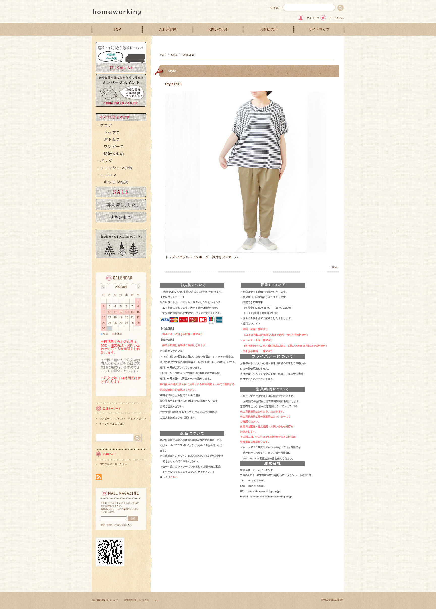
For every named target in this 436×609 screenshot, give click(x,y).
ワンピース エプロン (111, 418)
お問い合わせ (218, 29)
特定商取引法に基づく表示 (136, 600)
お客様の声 (269, 29)
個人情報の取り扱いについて (105, 600)
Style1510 (173, 84)
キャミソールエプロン (112, 423)
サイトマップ (319, 29)
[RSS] (99, 477)
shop (157, 600)
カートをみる (336, 18)
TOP (117, 29)
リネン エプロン (137, 418)
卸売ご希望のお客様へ (332, 599)
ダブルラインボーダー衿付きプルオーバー (210, 257)
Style (174, 54)
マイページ (313, 18)
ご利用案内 (168, 29)
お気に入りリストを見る (113, 464)
